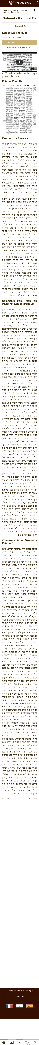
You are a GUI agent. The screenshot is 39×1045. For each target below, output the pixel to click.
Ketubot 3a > (32, 798)
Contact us (20, 996)
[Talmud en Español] (29, 1006)
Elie (33, 991)
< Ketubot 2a (6, 798)
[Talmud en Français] (9, 1006)
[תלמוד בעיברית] (19, 1006)
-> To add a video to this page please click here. (19, 75)
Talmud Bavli (23, 3)
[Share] (34, 10)
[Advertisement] (20, 804)
